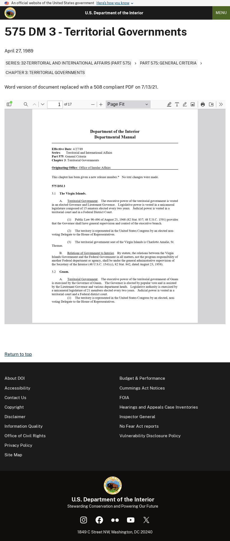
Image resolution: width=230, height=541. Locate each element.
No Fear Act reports (139, 426)
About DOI (14, 378)
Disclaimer (15, 416)
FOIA (124, 397)
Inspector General (137, 416)
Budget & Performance (142, 378)
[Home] (10, 13)
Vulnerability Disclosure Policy (150, 435)
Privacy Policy (18, 445)
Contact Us (15, 397)
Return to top (18, 354)
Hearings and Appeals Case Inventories (158, 407)
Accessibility (17, 388)
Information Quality (23, 426)
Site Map (13, 454)
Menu (221, 13)
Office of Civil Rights (25, 435)
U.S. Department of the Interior (114, 13)
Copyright (14, 407)
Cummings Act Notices (142, 388)
